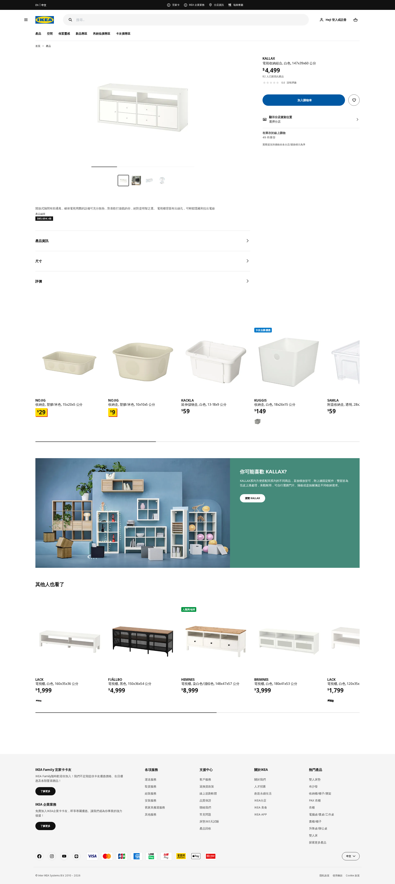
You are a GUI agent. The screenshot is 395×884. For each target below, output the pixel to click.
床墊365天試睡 (209, 821)
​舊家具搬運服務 (155, 807)
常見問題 (205, 814)
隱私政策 (324, 875)
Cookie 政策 (353, 875)
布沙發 (313, 786)
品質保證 (205, 800)
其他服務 (150, 814)
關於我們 (260, 779)
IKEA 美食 (260, 807)
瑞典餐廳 (238, 5)
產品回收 (205, 828)
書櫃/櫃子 (315, 821)
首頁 (37, 46)
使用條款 (338, 875)
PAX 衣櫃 (315, 800)
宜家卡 (176, 5)
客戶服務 (205, 779)
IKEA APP (260, 814)
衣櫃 (312, 807)
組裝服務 (150, 793)
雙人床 (313, 835)
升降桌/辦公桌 (318, 828)
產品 (48, 46)
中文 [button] (348, 856)
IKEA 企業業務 (196, 5)
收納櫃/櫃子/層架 (320, 793)
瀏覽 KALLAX (252, 498)
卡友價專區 (123, 33)
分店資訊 (219, 5)
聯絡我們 (205, 807)
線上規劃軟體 (208, 793)
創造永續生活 (263, 793)
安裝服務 (150, 800)
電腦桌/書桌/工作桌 (321, 814)
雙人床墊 (315, 779)
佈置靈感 (64, 33)
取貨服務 (150, 786)
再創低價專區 (101, 33)
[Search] (70, 20)
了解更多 (45, 791)
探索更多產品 (317, 842)
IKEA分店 (260, 800)
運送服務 (150, 779)
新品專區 (81, 33)
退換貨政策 (207, 786)
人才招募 (260, 786)
